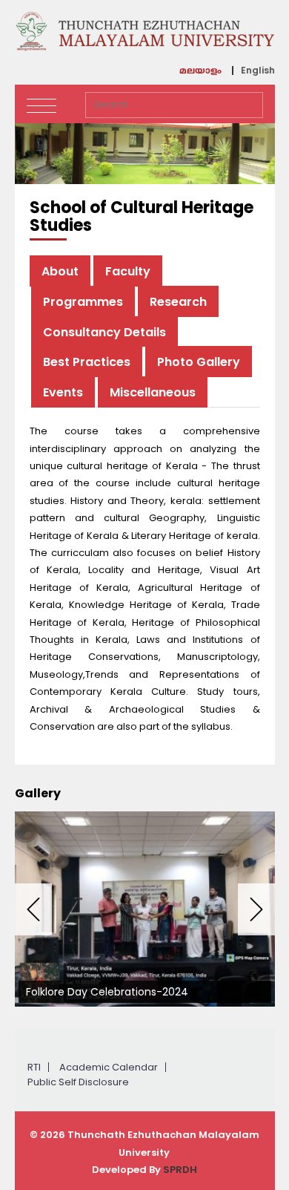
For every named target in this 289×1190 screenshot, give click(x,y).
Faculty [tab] (127, 271)
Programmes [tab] (83, 301)
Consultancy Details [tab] (104, 332)
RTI (34, 1067)
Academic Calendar (108, 1067)
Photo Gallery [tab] (198, 361)
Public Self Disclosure (78, 1082)
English (258, 70)
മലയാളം (200, 72)
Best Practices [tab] (86, 361)
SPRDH (180, 1170)
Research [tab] (178, 301)
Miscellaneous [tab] (153, 392)
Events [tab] (63, 392)
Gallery (38, 793)
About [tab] (60, 271)
